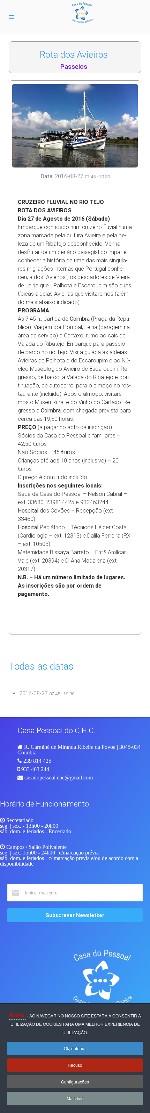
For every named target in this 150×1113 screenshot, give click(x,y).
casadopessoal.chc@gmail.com (58, 777)
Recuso (75, 1065)
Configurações (75, 1082)
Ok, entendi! (75, 1048)
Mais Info (75, 1098)
